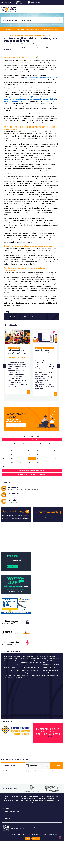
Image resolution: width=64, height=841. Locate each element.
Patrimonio (39, 670)
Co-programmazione (21, 660)
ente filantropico (22, 99)
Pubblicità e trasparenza (49, 670)
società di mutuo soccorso (14, 101)
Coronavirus (40, 661)
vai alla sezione (16, 425)
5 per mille (8, 656)
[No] (62, 836)
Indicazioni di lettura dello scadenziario (32, 474)
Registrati (56, 765)
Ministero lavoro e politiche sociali (22, 316)
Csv (48, 660)
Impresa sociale (29, 665)
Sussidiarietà (54, 675)
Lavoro (39, 665)
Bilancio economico (53, 658)
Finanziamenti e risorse (29, 663)
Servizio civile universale (31, 675)
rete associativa (48, 99)
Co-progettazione (9, 660)
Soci (33, 316)
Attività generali (42, 658)
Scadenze (20, 675)
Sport (43, 675)
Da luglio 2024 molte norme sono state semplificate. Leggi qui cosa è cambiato (32, 29)
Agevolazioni (42, 656)
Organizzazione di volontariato (25, 670)
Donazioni (57, 660)
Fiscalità (42, 663)
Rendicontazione (12, 675)
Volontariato (18, 677)
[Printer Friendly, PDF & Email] (37, 57)
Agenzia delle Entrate (32, 656)
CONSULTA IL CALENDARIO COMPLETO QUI (32, 470)
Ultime (10, 325)
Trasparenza (8, 677)
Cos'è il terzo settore (11, 811)
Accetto (28, 838)
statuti (47, 675)
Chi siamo (6, 808)
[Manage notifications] (60, 837)
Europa (8, 662)
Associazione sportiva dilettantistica (27, 658)
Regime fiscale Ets (19, 673)
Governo (20, 665)
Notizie (11, 35)
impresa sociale (36, 99)
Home (5, 35)
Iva (35, 665)
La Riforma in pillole (10, 815)
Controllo (9, 316)
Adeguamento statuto (19, 656)
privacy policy (33, 771)
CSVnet (52, 660)
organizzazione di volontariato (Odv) (21, 97)
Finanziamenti (15, 662)
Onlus (11, 670)
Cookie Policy (35, 838)
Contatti (6, 818)
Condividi (55, 57)
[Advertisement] (32, 538)
